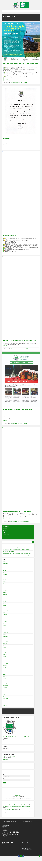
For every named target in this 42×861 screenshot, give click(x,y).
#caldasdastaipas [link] (6, 79)
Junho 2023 (4, 581)
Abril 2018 (4, 694)
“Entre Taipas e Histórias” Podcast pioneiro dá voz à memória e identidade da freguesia (17, 553)
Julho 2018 (4, 689)
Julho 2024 (4, 566)
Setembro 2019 (5, 663)
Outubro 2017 (5, 705)
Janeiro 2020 (5, 656)
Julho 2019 (4, 667)
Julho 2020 (4, 645)
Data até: (4, 778)
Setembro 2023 (5, 576)
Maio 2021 (4, 627)
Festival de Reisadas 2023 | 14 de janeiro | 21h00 (17, 511)
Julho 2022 (4, 601)
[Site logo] (21, 7)
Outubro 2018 (5, 683)
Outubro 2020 (5, 639)
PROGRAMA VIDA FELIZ (9, 235)
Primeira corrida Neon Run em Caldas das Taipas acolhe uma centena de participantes (17, 555)
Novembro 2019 (5, 659)
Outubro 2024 (5, 565)
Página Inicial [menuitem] (38, 858)
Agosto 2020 (5, 643)
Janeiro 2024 (5, 574)
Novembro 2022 (5, 594)
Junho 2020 (4, 647)
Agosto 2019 (5, 665)
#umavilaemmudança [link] (7, 80)
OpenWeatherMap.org (13, 712)
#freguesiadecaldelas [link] (7, 519)
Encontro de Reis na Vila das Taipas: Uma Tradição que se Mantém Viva (14, 547)
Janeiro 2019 (5, 678)
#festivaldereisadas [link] (6, 517)
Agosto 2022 (5, 599)
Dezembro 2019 (5, 658)
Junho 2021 (4, 625)
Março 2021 (4, 630)
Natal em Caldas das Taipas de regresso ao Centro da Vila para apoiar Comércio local (16, 549)
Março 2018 (4, 696)
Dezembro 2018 (5, 680)
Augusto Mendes (18, 795)
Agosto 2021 (5, 621)
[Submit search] (33, 542)
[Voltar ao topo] (39, 856)
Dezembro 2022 (5, 592)
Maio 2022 (4, 605)
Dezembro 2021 (5, 614)
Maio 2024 (4, 570)
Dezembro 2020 (5, 636)
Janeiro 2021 (5, 634)
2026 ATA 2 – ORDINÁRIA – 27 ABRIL (9, 756)
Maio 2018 (4, 692)
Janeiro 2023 (5, 590)
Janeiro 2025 (5, 561)
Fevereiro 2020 (5, 654)
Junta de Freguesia (24, 82)
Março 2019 (4, 674)
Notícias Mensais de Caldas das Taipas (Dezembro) (17, 409)
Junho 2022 (4, 603)
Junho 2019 (4, 669)
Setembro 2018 (5, 685)
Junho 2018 (4, 691)
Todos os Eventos (6, 785)
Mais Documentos (6, 759)
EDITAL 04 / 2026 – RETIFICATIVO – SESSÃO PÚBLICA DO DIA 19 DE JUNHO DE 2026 (10, 849)
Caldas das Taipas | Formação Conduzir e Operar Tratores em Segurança (20, 64)
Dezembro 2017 (5, 701)
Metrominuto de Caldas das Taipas (8, 551)
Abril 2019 (4, 672)
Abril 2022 (4, 607)
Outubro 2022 (5, 596)
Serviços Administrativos (15, 82)
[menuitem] (18, 526)
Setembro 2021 (5, 619)
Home (4, 18)
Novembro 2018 (5, 681)
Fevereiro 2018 (5, 698)
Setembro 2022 (5, 597)
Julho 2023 (4, 579)
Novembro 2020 (5, 638)
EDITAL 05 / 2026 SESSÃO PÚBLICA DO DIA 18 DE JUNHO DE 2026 (11, 846)
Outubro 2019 (5, 661)
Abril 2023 (4, 585)
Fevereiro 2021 (5, 632)
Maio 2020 (4, 649)
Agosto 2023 (5, 577)
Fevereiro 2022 (5, 610)
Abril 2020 (4, 650)
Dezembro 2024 (5, 563)
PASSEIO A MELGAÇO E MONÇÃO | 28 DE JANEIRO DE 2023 (19, 341)
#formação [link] (5, 78)
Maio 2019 (4, 670)
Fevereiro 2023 (5, 588)
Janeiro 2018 (5, 700)
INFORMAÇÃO (7, 138)
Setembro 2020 (5, 641)
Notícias (7, 18)
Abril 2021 (4, 628)
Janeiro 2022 (5, 612)
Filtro (5, 782)
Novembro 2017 (5, 703)
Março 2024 (4, 572)
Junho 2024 (4, 568)
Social (22, 253)
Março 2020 (4, 652)
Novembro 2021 (5, 616)
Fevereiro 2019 (5, 676)
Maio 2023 (4, 583)
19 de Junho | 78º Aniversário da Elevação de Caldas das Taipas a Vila (16, 736)
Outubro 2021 (5, 618)
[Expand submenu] (32, 528)
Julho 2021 (4, 623)
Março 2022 (4, 608)
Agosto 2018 (5, 687)
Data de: (4, 774)
